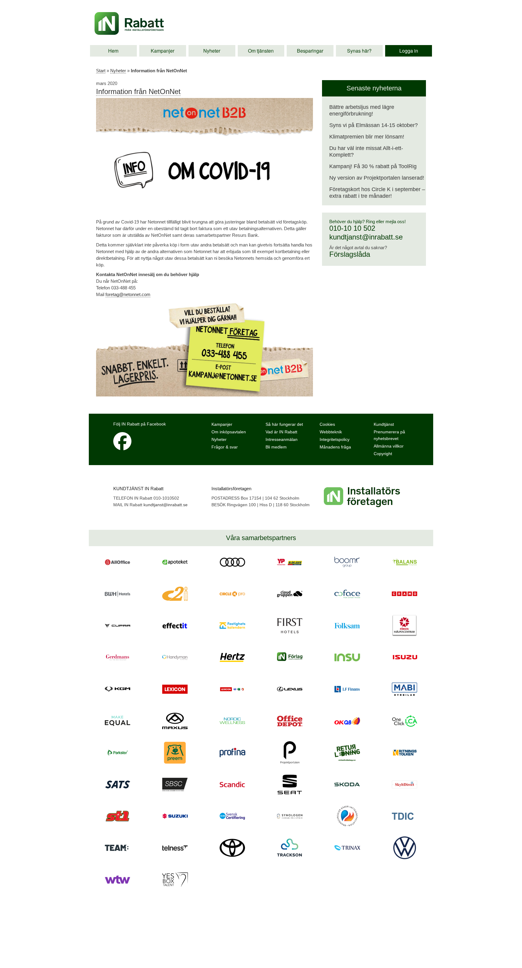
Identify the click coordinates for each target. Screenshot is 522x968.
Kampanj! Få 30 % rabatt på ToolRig (373, 166)
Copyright (383, 453)
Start (100, 70)
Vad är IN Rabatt (281, 431)
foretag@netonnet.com (127, 294)
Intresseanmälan (282, 439)
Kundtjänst (384, 424)
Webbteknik (331, 431)
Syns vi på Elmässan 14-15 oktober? (373, 125)
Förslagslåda (349, 254)
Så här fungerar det (284, 424)
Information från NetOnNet (138, 91)
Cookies (327, 424)
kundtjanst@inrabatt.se (366, 237)
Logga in (408, 50)
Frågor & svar (224, 447)
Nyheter (211, 50)
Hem (113, 50)
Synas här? (359, 50)
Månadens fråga (335, 447)
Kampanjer (162, 50)
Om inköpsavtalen (228, 431)
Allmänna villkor (389, 446)
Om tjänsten (261, 50)
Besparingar (310, 50)
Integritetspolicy (335, 439)
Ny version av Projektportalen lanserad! (376, 178)
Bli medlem (276, 447)
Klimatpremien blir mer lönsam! (366, 137)
